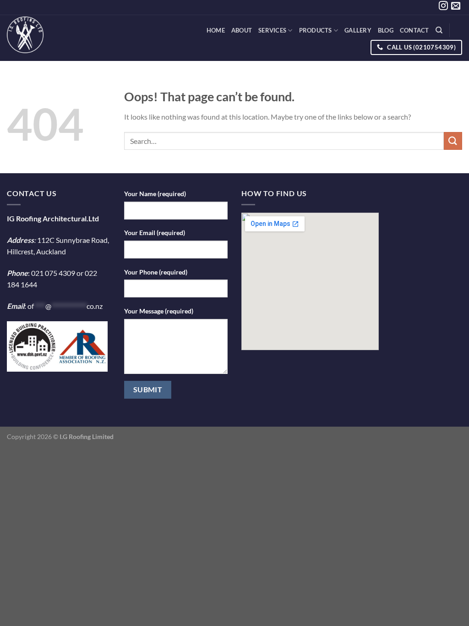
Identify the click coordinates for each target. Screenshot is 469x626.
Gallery (357, 30)
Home (216, 30)
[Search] (439, 30)
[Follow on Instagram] (443, 8)
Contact (414, 30)
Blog (385, 30)
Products (315, 30)
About (241, 30)
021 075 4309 (53, 273)
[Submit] (453, 141)
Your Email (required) (154, 232)
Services (272, 30)
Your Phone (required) (155, 272)
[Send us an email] (455, 8)
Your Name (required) (155, 194)
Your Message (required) (158, 311)
